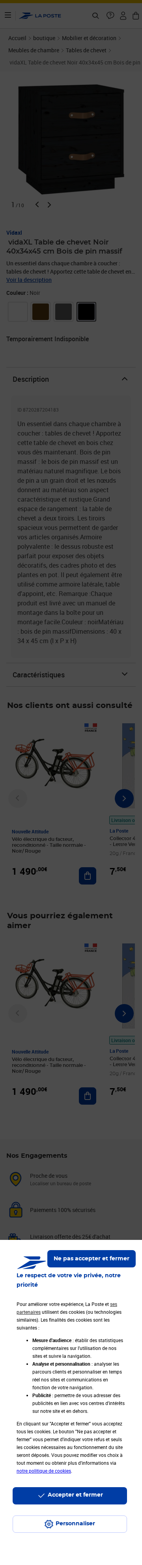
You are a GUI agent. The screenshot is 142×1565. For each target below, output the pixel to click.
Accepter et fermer (75, 1495)
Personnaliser (75, 1523)
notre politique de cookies (44, 1471)
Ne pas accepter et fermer (91, 1259)
